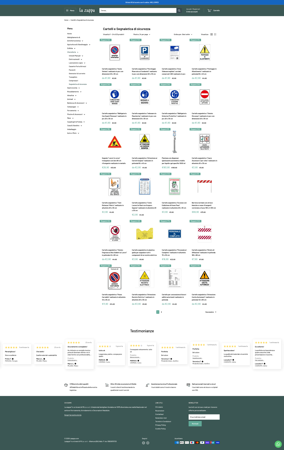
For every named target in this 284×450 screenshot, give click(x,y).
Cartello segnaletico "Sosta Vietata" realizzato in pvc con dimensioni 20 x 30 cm (112, 71)
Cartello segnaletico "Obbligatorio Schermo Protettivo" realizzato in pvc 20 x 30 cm (174, 116)
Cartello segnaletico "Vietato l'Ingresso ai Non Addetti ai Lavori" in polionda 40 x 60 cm (114, 252)
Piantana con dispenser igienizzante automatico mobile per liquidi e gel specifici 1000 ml (173, 160)
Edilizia (70, 48)
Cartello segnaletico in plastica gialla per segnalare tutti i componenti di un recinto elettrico (144, 252)
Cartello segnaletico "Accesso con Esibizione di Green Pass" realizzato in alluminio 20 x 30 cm (174, 205)
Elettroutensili (74, 59)
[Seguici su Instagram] (147, 442)
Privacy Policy (160, 425)
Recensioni (159, 411)
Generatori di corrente (77, 73)
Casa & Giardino (73, 125)
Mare (69, 118)
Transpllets (73, 77)
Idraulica (70, 95)
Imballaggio (71, 129)
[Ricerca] (179, 10)
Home (66, 20)
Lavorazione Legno (76, 63)
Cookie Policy (160, 429)
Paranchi (72, 70)
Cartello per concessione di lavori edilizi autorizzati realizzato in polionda (174, 297)
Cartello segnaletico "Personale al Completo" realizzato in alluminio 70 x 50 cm (174, 252)
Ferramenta (72, 110)
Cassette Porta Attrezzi (77, 66)
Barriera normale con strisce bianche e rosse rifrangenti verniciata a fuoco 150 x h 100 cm (204, 205)
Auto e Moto (72, 133)
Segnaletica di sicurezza (78, 84)
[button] (13, 359)
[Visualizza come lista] (215, 34)
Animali (70, 99)
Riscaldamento (73, 91)
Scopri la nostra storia (72, 415)
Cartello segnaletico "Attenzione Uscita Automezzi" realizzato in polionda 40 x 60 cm (203, 297)
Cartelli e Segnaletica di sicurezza (82, 20)
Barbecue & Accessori (76, 103)
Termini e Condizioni (163, 421)
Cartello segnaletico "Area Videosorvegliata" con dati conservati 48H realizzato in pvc (173, 71)
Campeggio (71, 107)
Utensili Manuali (75, 56)
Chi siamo (159, 407)
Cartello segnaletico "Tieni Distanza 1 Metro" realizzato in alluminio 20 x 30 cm (113, 205)
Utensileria (71, 52)
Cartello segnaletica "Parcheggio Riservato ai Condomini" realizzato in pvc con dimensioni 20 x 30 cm (144, 71)
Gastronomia (72, 88)
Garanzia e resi (161, 418)
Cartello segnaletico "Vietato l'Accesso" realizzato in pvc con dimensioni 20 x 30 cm (203, 116)
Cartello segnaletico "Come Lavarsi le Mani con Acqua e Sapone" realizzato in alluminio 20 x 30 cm (144, 206)
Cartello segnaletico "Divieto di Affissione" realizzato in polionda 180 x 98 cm (203, 252)
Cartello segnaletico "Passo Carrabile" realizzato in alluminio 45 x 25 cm (113, 297)
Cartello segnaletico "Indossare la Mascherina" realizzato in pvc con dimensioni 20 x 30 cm (144, 116)
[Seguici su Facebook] (143, 442)
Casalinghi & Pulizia (75, 122)
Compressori (73, 81)
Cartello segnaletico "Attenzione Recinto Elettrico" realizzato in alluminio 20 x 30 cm (144, 297)
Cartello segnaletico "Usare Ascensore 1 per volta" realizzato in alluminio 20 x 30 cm (204, 160)
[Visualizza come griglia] (212, 34)
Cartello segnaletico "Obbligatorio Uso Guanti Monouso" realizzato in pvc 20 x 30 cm (114, 116)
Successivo (209, 312)
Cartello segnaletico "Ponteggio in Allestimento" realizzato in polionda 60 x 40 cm (204, 71)
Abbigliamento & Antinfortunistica (74, 39)
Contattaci (159, 414)
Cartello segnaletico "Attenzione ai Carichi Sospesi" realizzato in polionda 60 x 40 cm (144, 160)
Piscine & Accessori (75, 114)
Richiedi (195, 424)
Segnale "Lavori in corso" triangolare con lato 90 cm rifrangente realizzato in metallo (114, 160)
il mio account (192, 11)
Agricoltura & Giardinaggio (77, 44)
